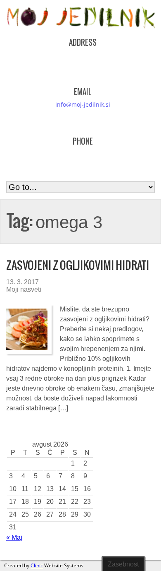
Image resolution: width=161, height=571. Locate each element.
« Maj (14, 537)
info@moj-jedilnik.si (82, 104)
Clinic (37, 565)
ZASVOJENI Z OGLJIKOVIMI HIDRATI (77, 265)
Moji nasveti (23, 289)
